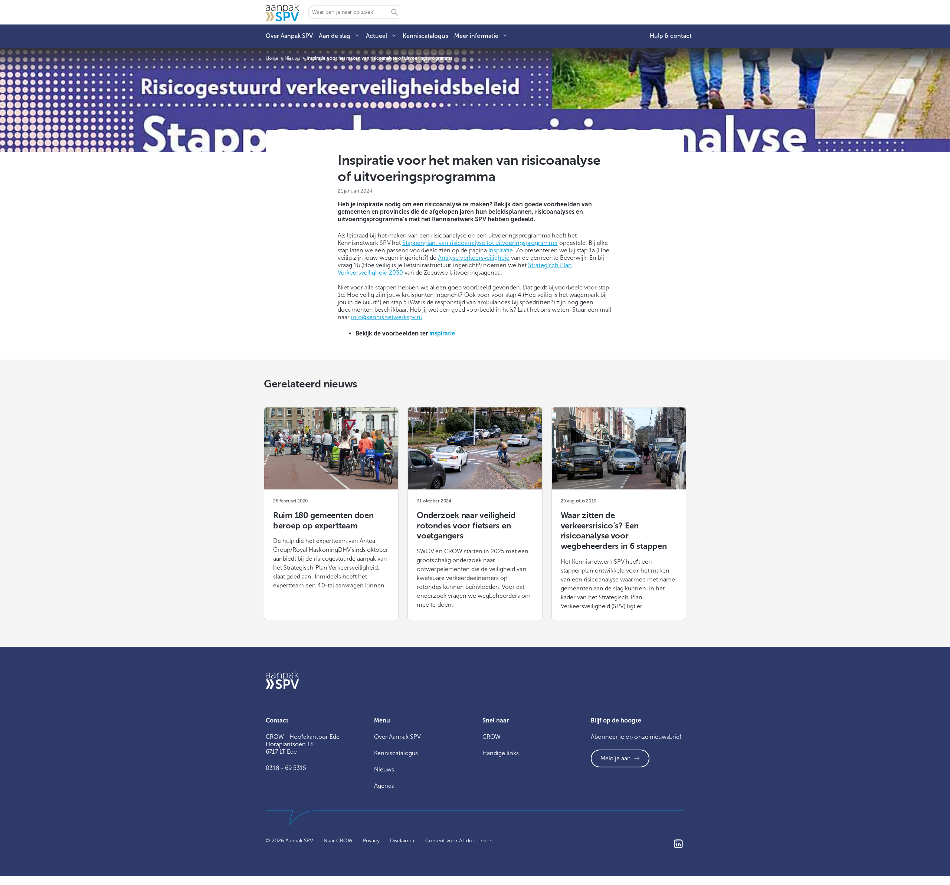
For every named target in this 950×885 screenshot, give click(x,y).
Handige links (500, 753)
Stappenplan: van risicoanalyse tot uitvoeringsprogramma (480, 242)
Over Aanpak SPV (289, 35)
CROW (491, 736)
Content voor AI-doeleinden (459, 841)
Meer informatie (476, 35)
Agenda (384, 785)
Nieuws (384, 769)
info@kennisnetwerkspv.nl (386, 317)
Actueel (376, 35)
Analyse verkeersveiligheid (474, 257)
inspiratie (442, 333)
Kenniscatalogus (425, 35)
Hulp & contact (671, 35)
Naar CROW (338, 841)
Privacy (371, 841)
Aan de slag (334, 35)
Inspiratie (500, 250)
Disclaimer (402, 841)
